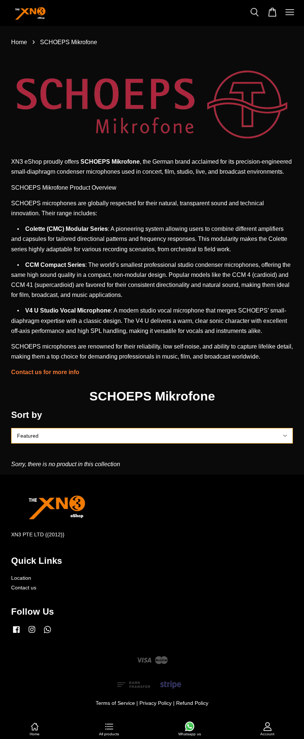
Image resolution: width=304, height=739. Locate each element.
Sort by (26, 415)
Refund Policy (192, 703)
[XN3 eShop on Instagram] (32, 633)
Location (21, 578)
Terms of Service (115, 703)
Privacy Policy (155, 703)
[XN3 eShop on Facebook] (16, 633)
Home (19, 42)
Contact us (23, 588)
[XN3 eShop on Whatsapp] (47, 633)
